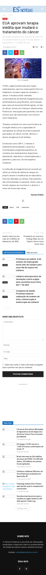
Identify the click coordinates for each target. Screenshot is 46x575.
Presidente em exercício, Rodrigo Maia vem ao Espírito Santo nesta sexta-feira (34, 240)
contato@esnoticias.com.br (27, 552)
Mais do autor (32, 253)
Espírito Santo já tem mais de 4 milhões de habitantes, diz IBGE (11, 239)
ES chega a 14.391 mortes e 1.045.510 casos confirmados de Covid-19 (30, 446)
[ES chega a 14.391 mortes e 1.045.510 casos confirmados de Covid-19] (8, 447)
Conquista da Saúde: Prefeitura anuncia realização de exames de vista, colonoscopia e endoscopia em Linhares (28, 296)
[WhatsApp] (21, 52)
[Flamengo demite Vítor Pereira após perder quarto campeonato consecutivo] (8, 487)
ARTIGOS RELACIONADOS (14, 253)
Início (4, 15)
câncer (12, 207)
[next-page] (7, 308)
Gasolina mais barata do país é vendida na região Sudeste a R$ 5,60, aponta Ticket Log (29, 498)
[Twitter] (10, 52)
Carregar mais (22, 508)
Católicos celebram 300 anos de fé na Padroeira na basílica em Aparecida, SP (30, 473)
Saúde (10, 15)
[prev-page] (4, 308)
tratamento (25, 207)
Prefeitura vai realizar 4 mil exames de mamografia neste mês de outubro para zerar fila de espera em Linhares (29, 265)
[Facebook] (4, 52)
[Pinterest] (16, 52)
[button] (4, 9)
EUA (17, 207)
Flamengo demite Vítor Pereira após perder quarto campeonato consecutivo (30, 486)
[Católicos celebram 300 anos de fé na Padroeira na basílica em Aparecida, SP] (8, 474)
